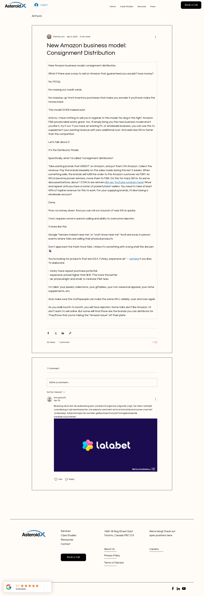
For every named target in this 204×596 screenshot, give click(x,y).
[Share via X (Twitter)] (55, 333)
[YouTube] (184, 588)
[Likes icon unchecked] (56, 479)
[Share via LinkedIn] (62, 333)
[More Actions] (155, 399)
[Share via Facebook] (48, 333)
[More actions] (155, 36)
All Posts (37, 16)
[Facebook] (173, 588)
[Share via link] (70, 333)
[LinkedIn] (178, 588)
